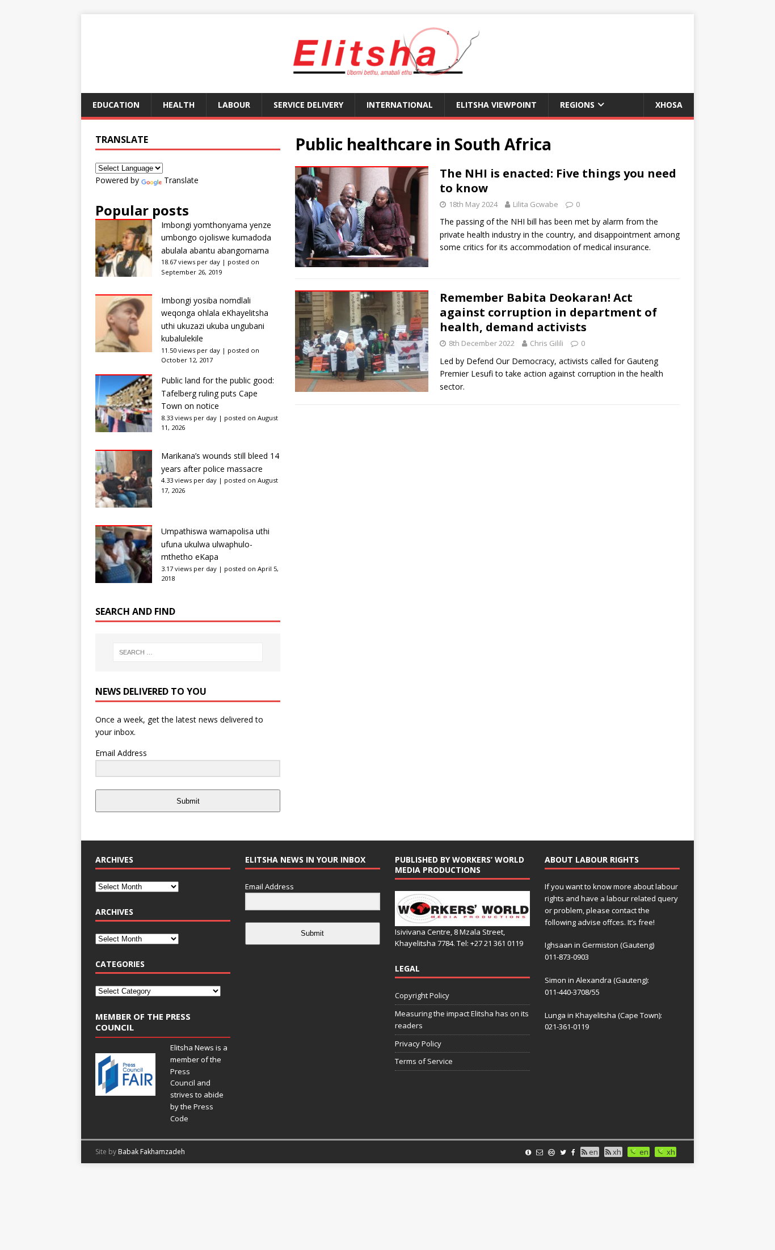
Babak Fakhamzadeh (151, 1151)
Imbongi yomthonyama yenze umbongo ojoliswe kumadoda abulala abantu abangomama (216, 237)
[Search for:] (187, 652)
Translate (181, 180)
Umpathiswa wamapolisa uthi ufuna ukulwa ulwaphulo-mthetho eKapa (215, 544)
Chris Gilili (546, 343)
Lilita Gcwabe (535, 204)
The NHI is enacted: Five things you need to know (558, 181)
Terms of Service (424, 1061)
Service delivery (308, 104)
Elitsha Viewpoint (496, 104)
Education (116, 104)
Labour (234, 104)
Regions (577, 104)
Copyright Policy (422, 995)
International (400, 104)
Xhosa (669, 104)
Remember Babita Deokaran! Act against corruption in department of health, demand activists (548, 312)
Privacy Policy (418, 1043)
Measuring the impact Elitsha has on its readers (462, 1019)
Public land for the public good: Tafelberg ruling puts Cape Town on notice (217, 393)
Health (179, 104)
